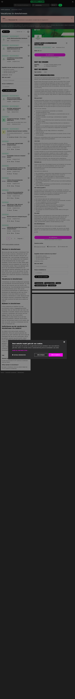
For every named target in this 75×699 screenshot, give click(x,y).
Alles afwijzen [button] (41, 354)
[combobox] (64, 342)
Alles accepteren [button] (55, 354)
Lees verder (56, 347)
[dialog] (37, 349)
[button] (37, 350)
